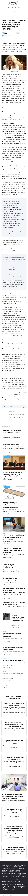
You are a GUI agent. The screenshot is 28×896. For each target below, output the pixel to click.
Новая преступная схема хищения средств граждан (12, 445)
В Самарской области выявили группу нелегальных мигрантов (14, 848)
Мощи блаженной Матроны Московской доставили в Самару (14, 741)
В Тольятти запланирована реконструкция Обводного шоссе (12, 432)
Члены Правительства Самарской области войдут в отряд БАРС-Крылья (14, 811)
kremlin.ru (15, 71)
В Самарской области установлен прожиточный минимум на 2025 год (14, 661)
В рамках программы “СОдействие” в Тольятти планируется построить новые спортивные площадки (13, 504)
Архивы (5, 685)
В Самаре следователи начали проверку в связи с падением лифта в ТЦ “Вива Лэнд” (18, 619)
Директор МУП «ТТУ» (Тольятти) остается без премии (14, 603)
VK (17, 417)
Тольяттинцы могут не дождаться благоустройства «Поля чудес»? (12, 565)
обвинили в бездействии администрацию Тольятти (13, 102)
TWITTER (21, 417)
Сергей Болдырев (14, 888)
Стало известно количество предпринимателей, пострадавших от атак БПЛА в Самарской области (14, 760)
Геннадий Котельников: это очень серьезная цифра (13, 648)
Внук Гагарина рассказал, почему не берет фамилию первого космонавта (14, 724)
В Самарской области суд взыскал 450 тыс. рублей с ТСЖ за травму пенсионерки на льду (13, 535)
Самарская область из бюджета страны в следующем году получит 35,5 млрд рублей (13, 474)
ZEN (10, 419)
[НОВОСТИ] (14, 469)
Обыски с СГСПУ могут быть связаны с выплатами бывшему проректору (13, 550)
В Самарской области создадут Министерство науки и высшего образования (12, 635)
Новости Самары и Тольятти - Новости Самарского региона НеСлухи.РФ (13, 886)
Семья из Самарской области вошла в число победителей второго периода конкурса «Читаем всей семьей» (14, 706)
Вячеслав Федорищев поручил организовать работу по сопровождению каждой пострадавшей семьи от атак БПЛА (14, 830)
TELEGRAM (12, 417)
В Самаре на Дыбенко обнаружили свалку (13, 674)
